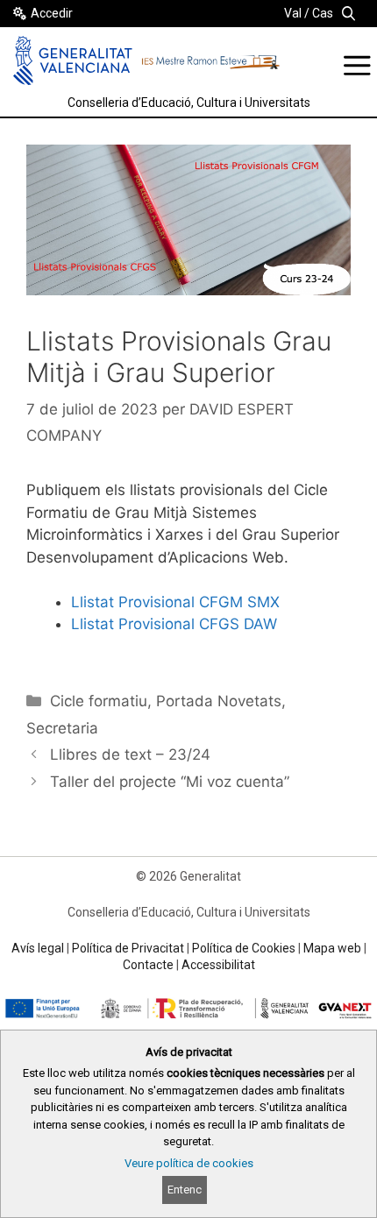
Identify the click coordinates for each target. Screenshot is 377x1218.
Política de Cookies (243, 948)
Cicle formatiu (98, 701)
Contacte (148, 965)
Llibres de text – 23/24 (130, 754)
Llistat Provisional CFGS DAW (174, 624)
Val (293, 13)
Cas (322, 13)
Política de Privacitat (128, 948)
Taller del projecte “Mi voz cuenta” (169, 781)
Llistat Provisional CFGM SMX (175, 602)
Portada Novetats (218, 701)
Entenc (184, 1189)
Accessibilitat (218, 965)
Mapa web (332, 948)
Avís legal (37, 948)
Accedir (52, 13)
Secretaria (62, 728)
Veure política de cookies (188, 1163)
